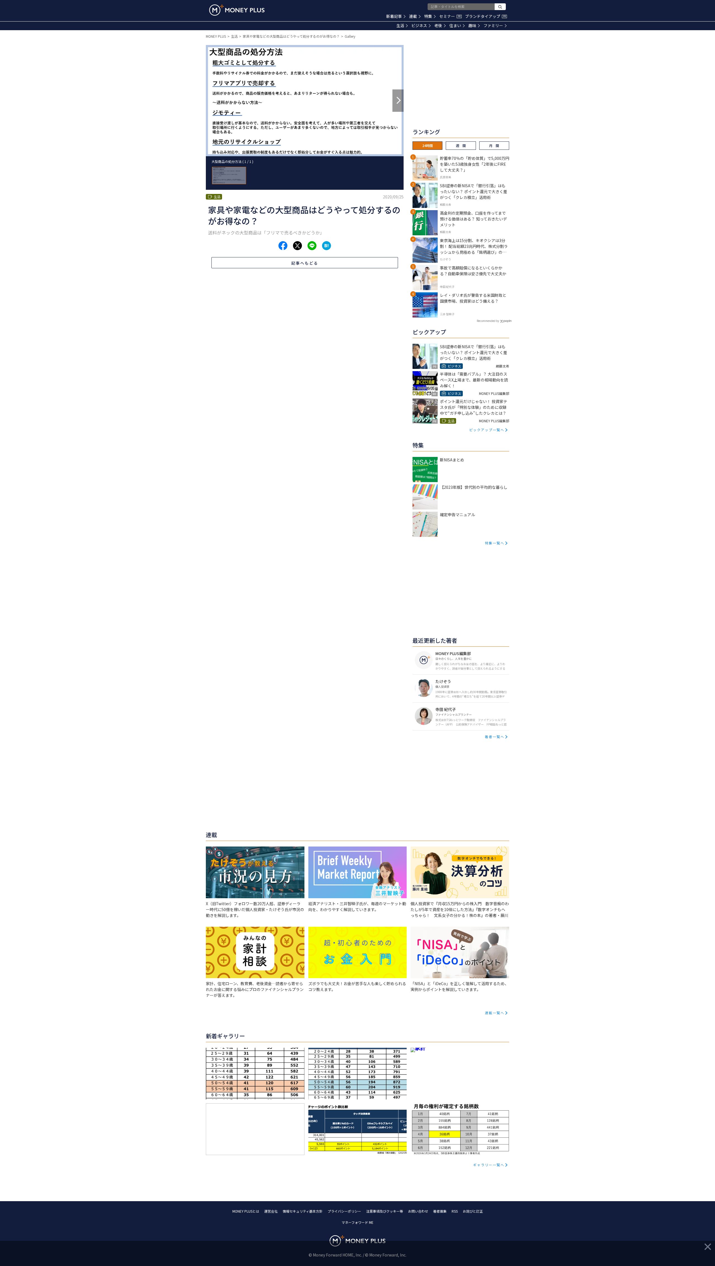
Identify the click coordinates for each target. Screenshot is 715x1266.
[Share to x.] (297, 245)
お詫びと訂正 (473, 1211)
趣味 (472, 25)
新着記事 (394, 16)
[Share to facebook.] (282, 245)
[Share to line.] (312, 245)
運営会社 (271, 1211)
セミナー (450, 16)
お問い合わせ (418, 1211)
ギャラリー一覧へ (488, 1164)
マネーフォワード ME (357, 1222)
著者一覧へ (494, 736)
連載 (413, 16)
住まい (455, 25)
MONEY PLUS (216, 36)
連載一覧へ (494, 1012)
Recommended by (488, 321)
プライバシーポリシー (344, 1211)
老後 (438, 25)
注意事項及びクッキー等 (384, 1211)
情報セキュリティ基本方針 (303, 1211)
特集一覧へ (494, 542)
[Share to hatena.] (326, 245)
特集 (428, 16)
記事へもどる (304, 263)
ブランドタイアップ (485, 16)
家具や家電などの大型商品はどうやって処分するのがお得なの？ (291, 36)
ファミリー (493, 25)
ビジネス (419, 25)
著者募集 (440, 1211)
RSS (455, 1211)
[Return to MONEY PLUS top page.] (236, 10)
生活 (400, 25)
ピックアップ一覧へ (486, 429)
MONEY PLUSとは (245, 1211)
